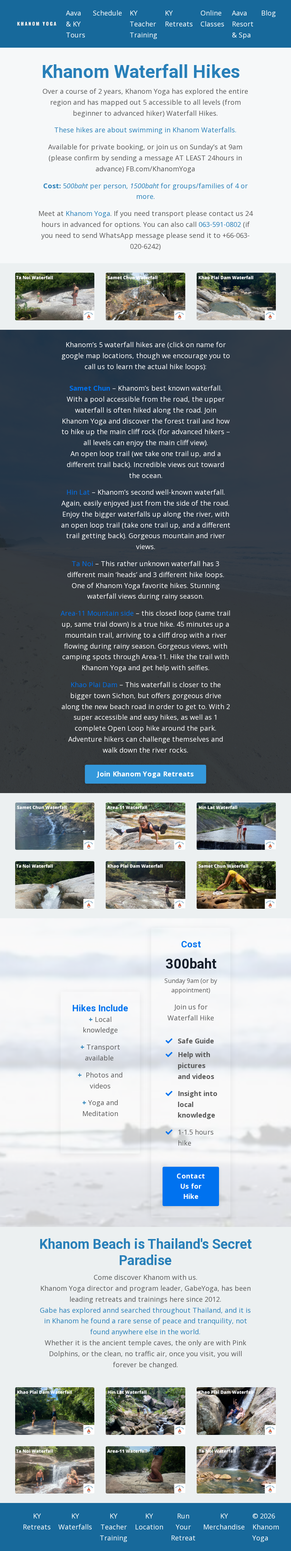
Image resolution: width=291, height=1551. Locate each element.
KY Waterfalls (75, 1521)
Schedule (107, 12)
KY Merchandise (224, 1521)
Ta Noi (82, 563)
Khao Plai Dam (93, 684)
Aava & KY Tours (75, 23)
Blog (268, 12)
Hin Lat (78, 492)
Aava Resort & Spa (242, 23)
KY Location (149, 1521)
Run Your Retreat (183, 1526)
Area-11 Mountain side (97, 613)
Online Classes (212, 18)
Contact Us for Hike (191, 1186)
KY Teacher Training (143, 23)
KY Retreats (179, 18)
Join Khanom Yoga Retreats (145, 773)
